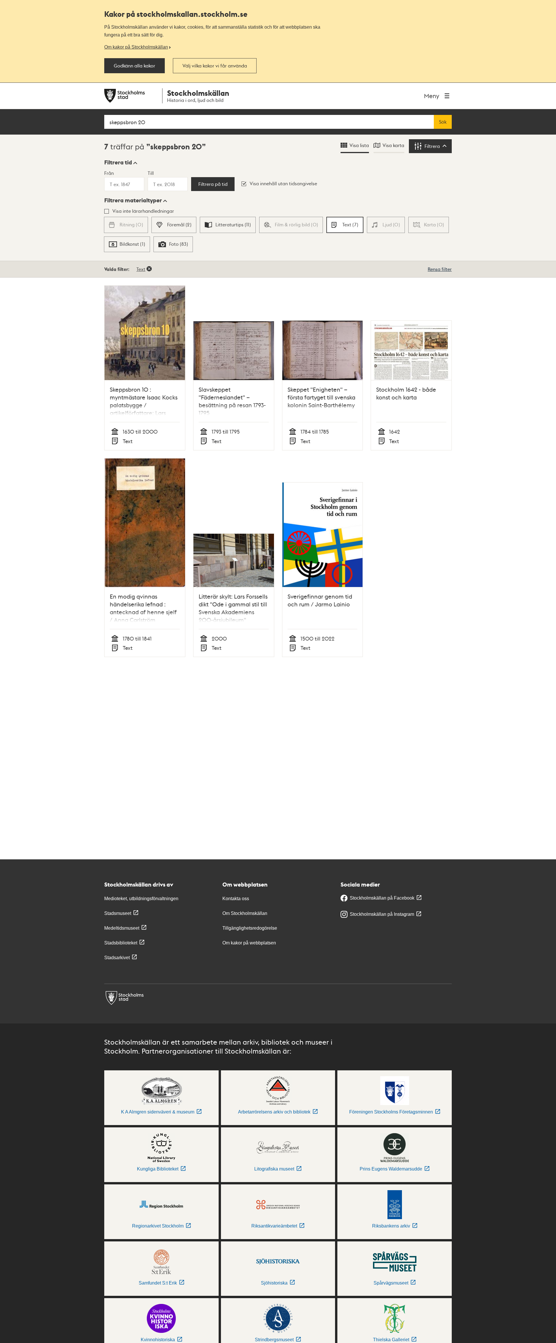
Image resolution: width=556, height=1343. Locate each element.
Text (140, 269)
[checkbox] (173, 225)
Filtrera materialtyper (133, 200)
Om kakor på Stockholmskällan (136, 46)
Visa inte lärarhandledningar (143, 211)
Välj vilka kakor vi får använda (214, 66)
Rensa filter (440, 269)
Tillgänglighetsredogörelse (249, 928)
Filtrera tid (118, 162)
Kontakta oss (235, 898)
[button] (120, 162)
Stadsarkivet (117, 957)
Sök (443, 122)
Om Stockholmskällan (244, 913)
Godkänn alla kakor (134, 66)
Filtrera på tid (213, 184)
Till (151, 173)
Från (109, 173)
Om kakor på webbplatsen (249, 942)
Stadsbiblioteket (120, 942)
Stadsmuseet (117, 913)
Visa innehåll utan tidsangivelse (283, 183)
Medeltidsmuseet (121, 928)
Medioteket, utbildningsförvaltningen (141, 898)
